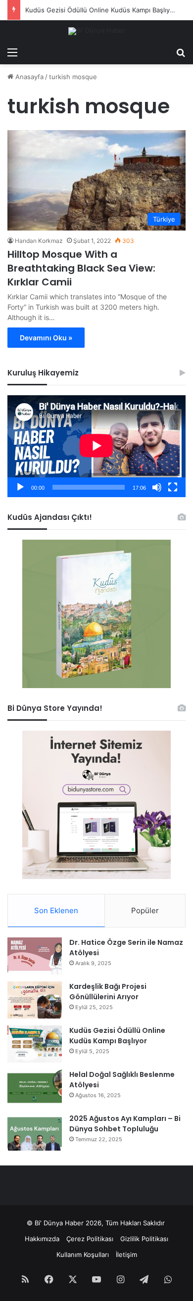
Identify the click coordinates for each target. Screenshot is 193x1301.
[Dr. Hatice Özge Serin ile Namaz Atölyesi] (34, 956)
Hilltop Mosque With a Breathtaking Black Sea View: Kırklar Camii (81, 268)
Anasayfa (28, 77)
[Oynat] (20, 487)
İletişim (126, 1254)
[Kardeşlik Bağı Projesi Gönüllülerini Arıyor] (34, 1000)
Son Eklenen (56, 910)
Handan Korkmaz (39, 240)
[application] (96, 446)
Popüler (145, 910)
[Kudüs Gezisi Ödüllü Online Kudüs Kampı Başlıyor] (34, 1044)
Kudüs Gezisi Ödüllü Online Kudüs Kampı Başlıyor (100, 10)
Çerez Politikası (89, 1239)
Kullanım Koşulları (82, 1254)
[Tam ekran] (173, 487)
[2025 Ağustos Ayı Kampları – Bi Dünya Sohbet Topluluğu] (34, 1132)
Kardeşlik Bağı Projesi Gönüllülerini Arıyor (107, 991)
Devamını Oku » (46, 337)
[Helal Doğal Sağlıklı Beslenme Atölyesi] (34, 1088)
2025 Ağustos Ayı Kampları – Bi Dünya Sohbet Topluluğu (125, 1124)
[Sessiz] (157, 487)
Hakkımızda (42, 1239)
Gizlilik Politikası (144, 1239)
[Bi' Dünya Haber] (96, 31)
